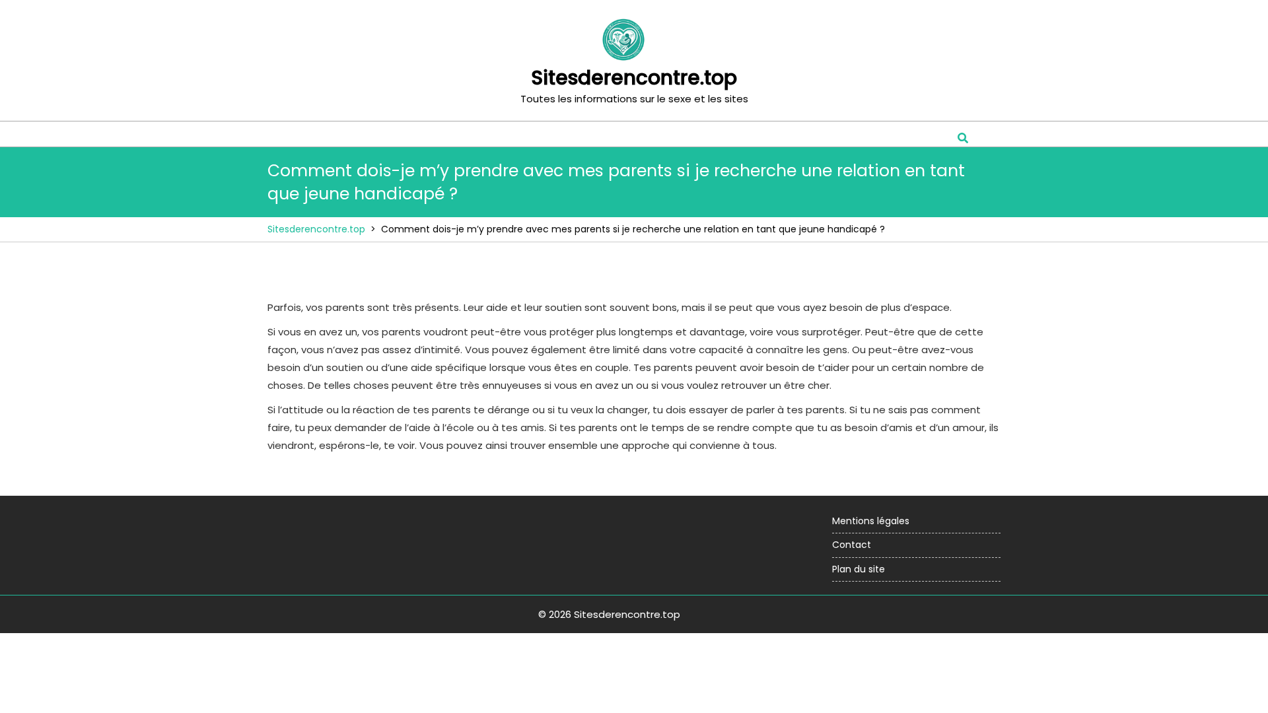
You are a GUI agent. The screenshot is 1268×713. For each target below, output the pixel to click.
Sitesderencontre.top (634, 77)
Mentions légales (870, 520)
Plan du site (858, 569)
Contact (851, 544)
